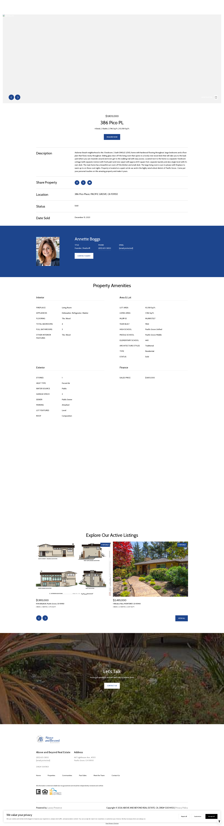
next (17, 97)
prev (11, 97)
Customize (197, 816)
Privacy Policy (181, 808)
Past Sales (83, 775)
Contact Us (116, 775)
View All (181, 618)
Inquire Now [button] (112, 137)
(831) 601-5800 (104, 248)
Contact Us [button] (112, 686)
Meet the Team (99, 775)
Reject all (184, 816)
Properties (51, 775)
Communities (67, 775)
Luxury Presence (54, 808)
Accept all (211, 816)
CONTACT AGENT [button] (84, 256)
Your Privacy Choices (112, 823)
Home (38, 775)
